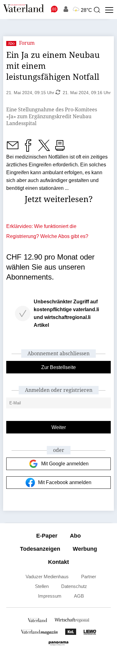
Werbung (85, 549)
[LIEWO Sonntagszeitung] (90, 633)
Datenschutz (74, 586)
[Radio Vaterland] (55, 9)
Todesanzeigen (40, 549)
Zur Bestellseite (58, 367)
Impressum (49, 596)
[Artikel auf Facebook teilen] (28, 149)
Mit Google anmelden (65, 463)
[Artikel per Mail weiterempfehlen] (12, 149)
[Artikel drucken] (60, 149)
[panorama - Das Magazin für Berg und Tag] (58, 644)
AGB (79, 596)
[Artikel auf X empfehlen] (44, 149)
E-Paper (46, 536)
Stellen (42, 586)
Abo (75, 536)
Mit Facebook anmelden (64, 482)
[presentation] (96, 10)
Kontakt (58, 562)
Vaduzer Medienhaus (47, 576)
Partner (88, 576)
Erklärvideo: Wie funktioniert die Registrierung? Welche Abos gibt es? (47, 231)
